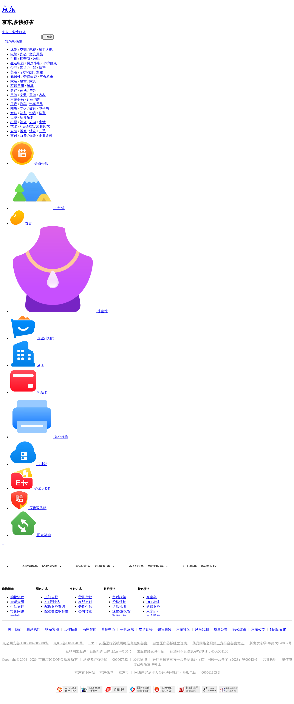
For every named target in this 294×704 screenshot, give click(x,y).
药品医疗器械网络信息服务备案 (123, 643)
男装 (13, 95)
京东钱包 (106, 672)
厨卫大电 (46, 49)
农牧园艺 (43, 126)
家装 (13, 81)
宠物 (39, 72)
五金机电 (46, 77)
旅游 (32, 122)
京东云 (124, 672)
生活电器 (17, 63)
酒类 (23, 68)
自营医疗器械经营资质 (170, 643)
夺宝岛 (151, 597)
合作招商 (71, 629)
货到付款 (85, 597)
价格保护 (119, 602)
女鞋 (13, 113)
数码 (36, 59)
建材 (23, 81)
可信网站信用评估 (67, 689)
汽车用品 (36, 104)
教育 (32, 108)
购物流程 (17, 597)
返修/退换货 (121, 611)
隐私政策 (239, 629)
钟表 (32, 113)
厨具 (30, 86)
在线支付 (85, 602)
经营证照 (140, 659)
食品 (13, 68)
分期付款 (85, 606)
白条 (23, 135)
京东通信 (153, 616)
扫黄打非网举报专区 (189, 689)
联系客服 (52, 629)
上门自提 (51, 597)
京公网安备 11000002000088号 (26, 643)
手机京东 (127, 629)
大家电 (15, 616)
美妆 (13, 72)
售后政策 (119, 597)
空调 (23, 49)
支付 (13, 135)
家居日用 (17, 86)
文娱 (23, 108)
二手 (42, 131)
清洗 (32, 131)
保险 (32, 135)
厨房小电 (33, 63)
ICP (91, 643)
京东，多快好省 (14, 32)
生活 (42, 122)
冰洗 (13, 49)
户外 (32, 90)
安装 (13, 131)
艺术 (13, 126)
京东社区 (183, 629)
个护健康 (50, 63)
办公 (23, 54)
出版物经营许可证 (151, 651)
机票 (13, 122)
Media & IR (278, 629)
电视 (32, 49)
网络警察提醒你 (91, 689)
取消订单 (119, 616)
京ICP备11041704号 (69, 643)
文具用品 (36, 54)
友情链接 (146, 629)
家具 (32, 81)
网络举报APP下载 (164, 689)
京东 (8, 9)
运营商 (25, 59)
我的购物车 (13, 42)
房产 (13, 104)
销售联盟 (164, 629)
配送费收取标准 (56, 611)
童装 (32, 95)
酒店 (23, 122)
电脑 (13, 54)
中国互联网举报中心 (140, 689)
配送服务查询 (54, 606)
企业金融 (46, 135)
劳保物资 (30, 77)
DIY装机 (152, 602)
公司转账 (85, 611)
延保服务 (153, 606)
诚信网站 (116, 689)
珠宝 (42, 113)
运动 (23, 90)
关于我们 (15, 629)
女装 (23, 95)
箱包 (23, 113)
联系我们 (33, 629)
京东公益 (258, 629)
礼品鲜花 (27, 126)
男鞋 (13, 90)
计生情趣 (33, 99)
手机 (13, 59)
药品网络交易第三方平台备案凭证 (218, 643)
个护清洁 (27, 72)
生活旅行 (17, 606)
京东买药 (17, 99)
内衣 (42, 95)
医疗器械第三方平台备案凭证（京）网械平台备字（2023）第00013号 (205, 659)
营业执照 (270, 659)
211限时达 (52, 602)
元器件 (15, 77)
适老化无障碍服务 (209, 689)
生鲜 (32, 68)
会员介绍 (17, 602)
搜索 (48, 37)
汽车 (23, 104)
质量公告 (220, 629)
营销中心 (108, 629)
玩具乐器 (27, 117)
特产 (42, 68)
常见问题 (17, 611)
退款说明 (119, 606)
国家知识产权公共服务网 (228, 689)
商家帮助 (89, 629)
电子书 (44, 108)
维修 (23, 131)
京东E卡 (152, 611)
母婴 (13, 117)
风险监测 (202, 629)
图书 (13, 108)
